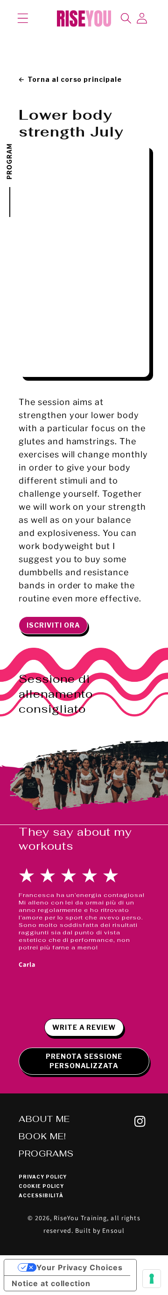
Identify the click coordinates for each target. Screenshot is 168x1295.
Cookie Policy (41, 1186)
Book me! (42, 1136)
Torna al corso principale (75, 79)
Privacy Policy (43, 1176)
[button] (22, 18)
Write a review (84, 1027)
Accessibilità (41, 1195)
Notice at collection (51, 1283)
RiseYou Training (80, 1218)
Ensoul (113, 1230)
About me (44, 1119)
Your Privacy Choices (79, 1267)
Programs (46, 1153)
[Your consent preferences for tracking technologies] (152, 1279)
